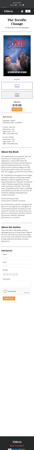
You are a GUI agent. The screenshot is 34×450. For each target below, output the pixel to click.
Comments (6, 279)
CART (20, 5)
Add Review (6, 251)
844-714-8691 (17, 3)
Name (5, 254)
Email (4, 262)
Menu (27, 11)
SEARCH (12, 5)
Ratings (5, 270)
